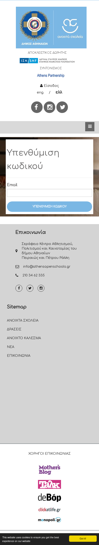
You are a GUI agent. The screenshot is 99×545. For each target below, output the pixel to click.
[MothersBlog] (49, 470)
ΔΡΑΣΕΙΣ (14, 329)
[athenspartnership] (50, 75)
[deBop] (49, 497)
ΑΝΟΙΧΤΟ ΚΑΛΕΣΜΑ (24, 338)
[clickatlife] (49, 509)
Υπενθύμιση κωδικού (50, 206)
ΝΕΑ (10, 347)
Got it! (83, 538)
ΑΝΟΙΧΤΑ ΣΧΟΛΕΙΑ (22, 320)
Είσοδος (51, 86)
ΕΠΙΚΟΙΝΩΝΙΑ (18, 355)
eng (40, 92)
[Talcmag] (49, 484)
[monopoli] (49, 520)
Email (12, 185)
